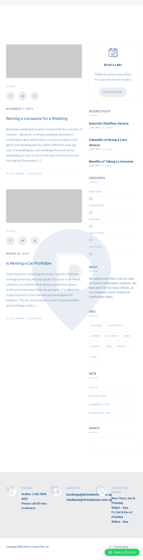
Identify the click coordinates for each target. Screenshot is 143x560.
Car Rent (95, 192)
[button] (122, 552)
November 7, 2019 (19, 108)
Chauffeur (96, 205)
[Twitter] (22, 96)
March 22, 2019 (17, 253)
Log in (93, 387)
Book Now (122, 11)
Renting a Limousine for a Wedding (36, 118)
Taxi (94, 357)
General (94, 219)
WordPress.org (100, 413)
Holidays (112, 336)
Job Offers (97, 233)
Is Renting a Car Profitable (28, 263)
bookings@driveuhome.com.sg (89, 494)
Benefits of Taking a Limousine (111, 161)
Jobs (127, 336)
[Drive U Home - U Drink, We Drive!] (26, 12)
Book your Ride (112, 92)
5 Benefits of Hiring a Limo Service (108, 142)
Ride (109, 346)
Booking (96, 325)
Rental (96, 346)
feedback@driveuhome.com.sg (89, 500)
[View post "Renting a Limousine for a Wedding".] (44, 61)
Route (122, 346)
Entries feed (98, 396)
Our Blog (35, 174)
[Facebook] (10, 96)
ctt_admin (17, 174)
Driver (95, 336)
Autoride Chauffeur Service (109, 123)
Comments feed (99, 404)
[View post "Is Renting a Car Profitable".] (44, 206)
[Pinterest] (35, 96)
